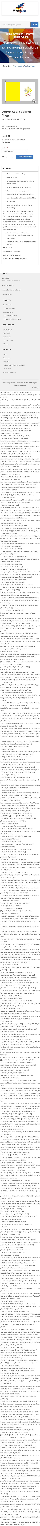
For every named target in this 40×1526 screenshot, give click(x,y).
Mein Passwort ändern (10, 315)
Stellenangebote (8, 340)
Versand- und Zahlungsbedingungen (14, 365)
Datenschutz (7, 369)
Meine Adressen (8, 312)
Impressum (6, 358)
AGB (4, 354)
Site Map (35, 387)
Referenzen (6, 333)
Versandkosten (21, 139)
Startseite (7, 66)
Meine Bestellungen (9, 308)
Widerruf (6, 361)
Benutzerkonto (7, 305)
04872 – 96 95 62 (9, 285)
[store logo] (20, 9)
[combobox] (20, 24)
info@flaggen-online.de (17, 259)
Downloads (6, 337)
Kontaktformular (6, 294)
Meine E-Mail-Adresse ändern (12, 319)
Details (7, 168)
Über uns (6, 344)
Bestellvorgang (7, 329)
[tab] (20, 168)
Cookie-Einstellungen (9, 372)
